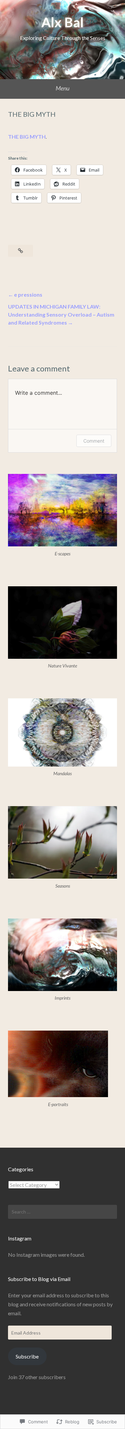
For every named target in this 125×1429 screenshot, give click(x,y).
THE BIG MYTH (27, 136)
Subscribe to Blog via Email (39, 1279)
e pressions (28, 294)
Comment (93, 441)
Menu (62, 88)
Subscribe (27, 1356)
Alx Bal (62, 22)
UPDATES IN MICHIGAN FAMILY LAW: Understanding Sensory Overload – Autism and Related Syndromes (61, 314)
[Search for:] (62, 1212)
